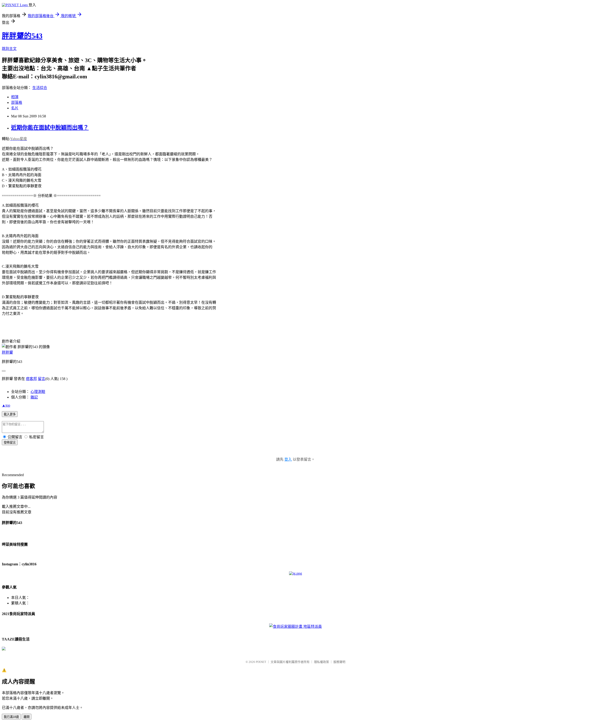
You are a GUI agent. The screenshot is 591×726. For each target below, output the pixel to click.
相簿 (14, 97)
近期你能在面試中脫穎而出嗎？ (50, 128)
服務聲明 (339, 662)
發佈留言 (10, 442)
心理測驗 (37, 392)
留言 (41, 379)
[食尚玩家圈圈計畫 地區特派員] (295, 626)
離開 (27, 717)
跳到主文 (9, 49)
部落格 (16, 102)
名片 (14, 108)
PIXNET (261, 662)
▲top (6, 405)
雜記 (34, 397)
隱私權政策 (321, 662)
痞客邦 (31, 379)
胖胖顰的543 (22, 36)
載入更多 (10, 414)
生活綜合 (39, 88)
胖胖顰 (7, 352)
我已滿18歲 (11, 717)
